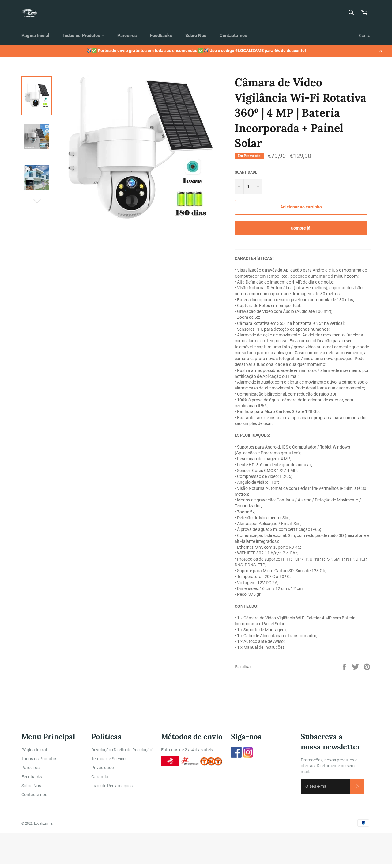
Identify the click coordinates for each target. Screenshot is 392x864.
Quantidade (246, 172)
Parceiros (127, 35)
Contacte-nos (233, 35)
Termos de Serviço (108, 758)
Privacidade (102, 767)
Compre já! (301, 228)
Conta (365, 35)
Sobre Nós (195, 35)
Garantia (99, 776)
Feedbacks (161, 35)
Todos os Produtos (81, 35)
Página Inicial (35, 35)
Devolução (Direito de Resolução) (122, 749)
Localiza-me (43, 823)
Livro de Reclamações (112, 785)
